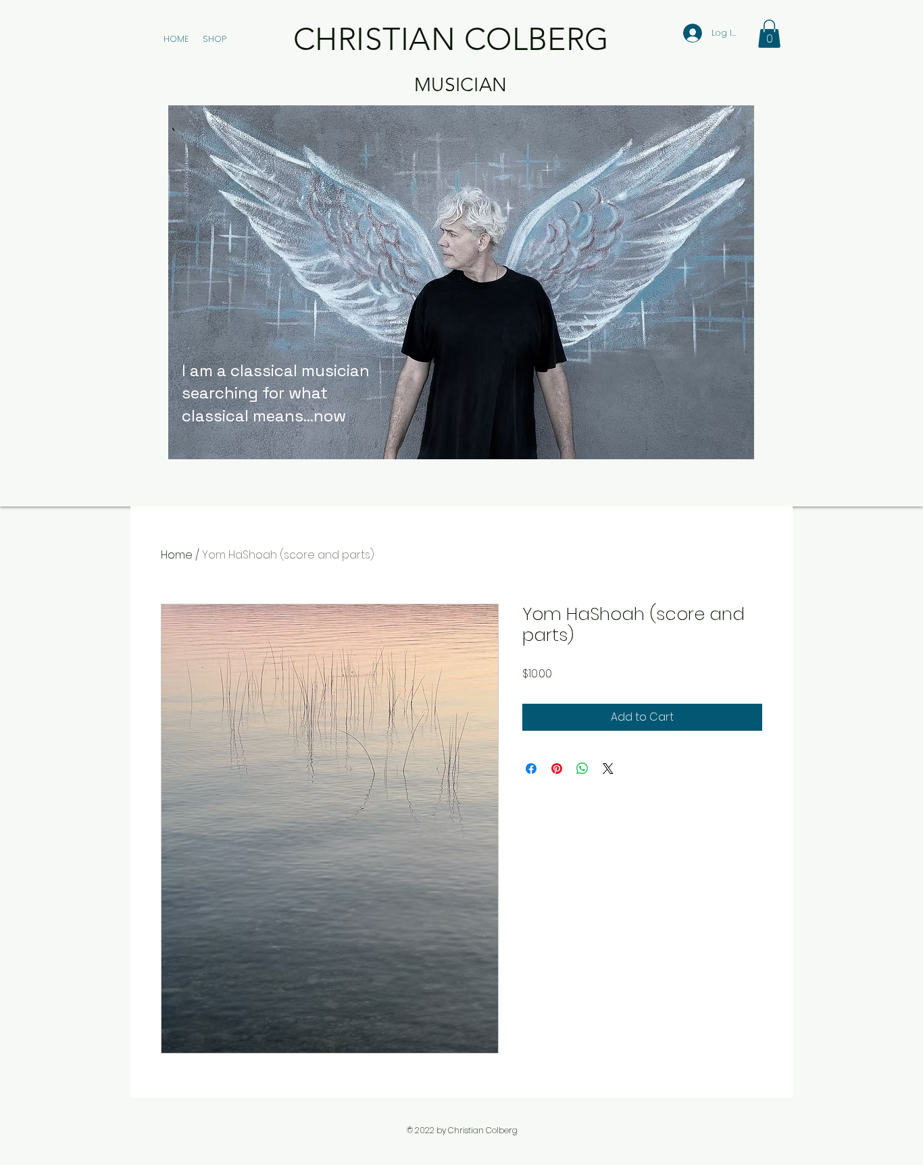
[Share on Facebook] (531, 768)
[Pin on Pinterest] (557, 768)
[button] (769, 34)
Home (177, 555)
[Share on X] (608, 768)
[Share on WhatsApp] (582, 768)
